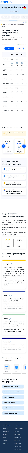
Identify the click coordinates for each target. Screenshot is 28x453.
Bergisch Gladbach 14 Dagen (11, 386)
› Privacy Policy (17, 446)
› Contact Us (17, 440)
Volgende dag (21, 44)
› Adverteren (17, 434)
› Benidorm (5, 428)
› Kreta (4, 437)
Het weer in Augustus (9, 397)
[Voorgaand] (3, 146)
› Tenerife (5, 434)
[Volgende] (24, 146)
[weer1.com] (6, 2)
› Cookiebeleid (17, 449)
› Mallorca (5, 443)
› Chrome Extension (18, 428)
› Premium (16, 431)
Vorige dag (5, 44)
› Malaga (5, 440)
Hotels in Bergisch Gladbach (10, 413)
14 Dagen (15, 17)
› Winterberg (6, 431)
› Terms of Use (17, 443)
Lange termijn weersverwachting (12, 392)
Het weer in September (9, 402)
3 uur (9, 48)
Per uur (18, 48)
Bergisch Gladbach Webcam (10, 408)
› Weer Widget (17, 437)
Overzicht (5, 17)
